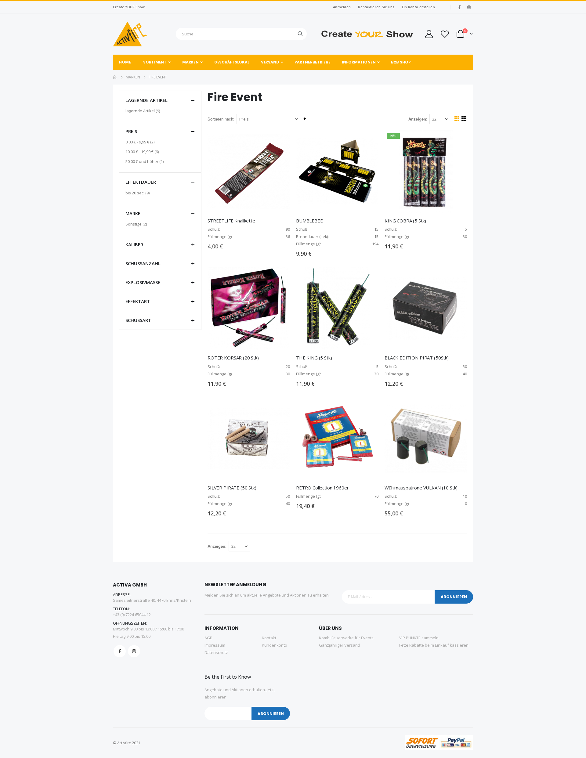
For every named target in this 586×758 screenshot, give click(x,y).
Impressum (214, 645)
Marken (133, 77)
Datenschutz (216, 652)
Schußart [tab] (138, 320)
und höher (145, 161)
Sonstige (136, 224)
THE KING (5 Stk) (314, 358)
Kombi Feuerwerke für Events (346, 638)
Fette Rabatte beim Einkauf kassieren (433, 645)
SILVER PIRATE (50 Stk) (232, 488)
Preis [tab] (131, 131)
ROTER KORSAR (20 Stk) (233, 358)
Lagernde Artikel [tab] (146, 100)
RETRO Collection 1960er (322, 488)
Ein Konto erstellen (418, 7)
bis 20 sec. (138, 193)
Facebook (120, 651)
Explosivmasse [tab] (142, 282)
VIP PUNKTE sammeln (419, 638)
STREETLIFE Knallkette (231, 221)
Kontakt (269, 638)
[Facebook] (459, 7)
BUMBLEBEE (309, 221)
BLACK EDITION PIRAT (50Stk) (417, 358)
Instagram (134, 651)
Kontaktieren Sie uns (376, 7)
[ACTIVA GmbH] (130, 34)
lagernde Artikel (143, 111)
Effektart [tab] (137, 301)
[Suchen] (300, 34)
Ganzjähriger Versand (339, 645)
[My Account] (428, 34)
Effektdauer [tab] (140, 182)
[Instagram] (469, 7)
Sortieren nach (220, 119)
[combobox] (241, 34)
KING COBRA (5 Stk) (405, 221)
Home (115, 77)
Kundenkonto (274, 645)
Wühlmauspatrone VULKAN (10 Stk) (421, 488)
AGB (208, 638)
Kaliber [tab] (134, 244)
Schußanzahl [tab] (143, 263)
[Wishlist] (444, 34)
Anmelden (342, 7)
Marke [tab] (132, 213)
